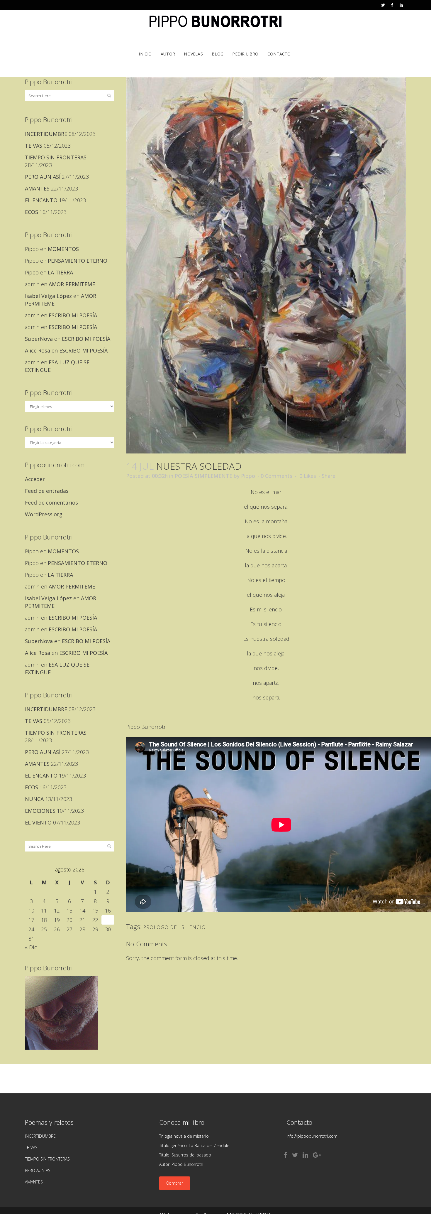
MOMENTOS (63, 248)
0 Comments (276, 475)
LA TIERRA (60, 272)
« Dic (31, 947)
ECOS (31, 211)
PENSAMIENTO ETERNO (77, 260)
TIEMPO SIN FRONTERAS (55, 157)
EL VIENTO (38, 822)
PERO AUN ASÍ (42, 176)
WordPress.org (43, 514)
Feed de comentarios (51, 502)
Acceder (35, 479)
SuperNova (39, 338)
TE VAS (33, 145)
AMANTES (37, 188)
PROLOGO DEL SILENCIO (174, 927)
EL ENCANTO (41, 200)
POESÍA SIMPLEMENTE (203, 475)
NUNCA (34, 798)
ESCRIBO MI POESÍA (73, 315)
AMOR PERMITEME (72, 284)
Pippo (248, 475)
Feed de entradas (47, 490)
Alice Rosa (37, 350)
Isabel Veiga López (48, 295)
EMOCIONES (40, 810)
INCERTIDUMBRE (46, 133)
